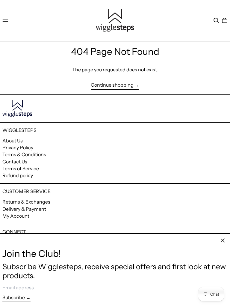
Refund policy (17, 175)
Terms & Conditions (24, 154)
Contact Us (14, 162)
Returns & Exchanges (26, 202)
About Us (12, 141)
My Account (15, 216)
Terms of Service (20, 168)
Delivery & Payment (24, 209)
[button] (216, 20)
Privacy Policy (17, 148)
